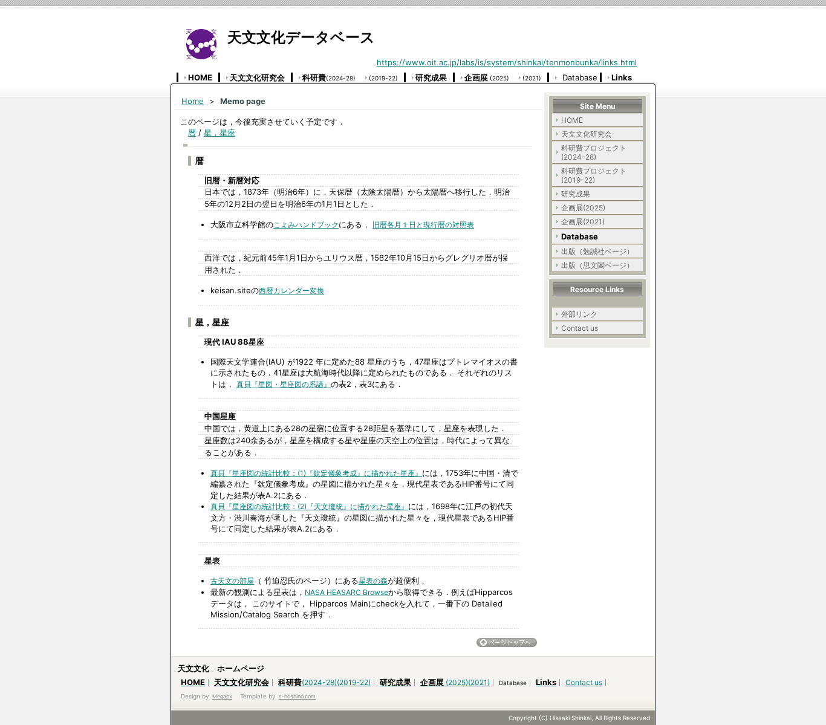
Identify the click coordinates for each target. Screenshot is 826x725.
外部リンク (579, 314)
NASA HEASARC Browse (346, 592)
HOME (572, 120)
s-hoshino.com (297, 696)
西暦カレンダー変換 (291, 290)
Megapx (222, 696)
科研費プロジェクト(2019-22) (593, 175)
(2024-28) (329, 78)
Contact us (579, 328)
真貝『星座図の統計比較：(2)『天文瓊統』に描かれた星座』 (309, 506)
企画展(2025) (583, 207)
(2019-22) (383, 78)
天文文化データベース (295, 37)
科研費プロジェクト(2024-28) (593, 152)
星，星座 (219, 132)
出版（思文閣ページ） (597, 265)
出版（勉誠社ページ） (597, 251)
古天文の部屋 (232, 580)
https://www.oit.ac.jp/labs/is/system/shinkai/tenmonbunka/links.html (507, 62)
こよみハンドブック (306, 224)
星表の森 (373, 580)
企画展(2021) (583, 221)
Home (192, 101)
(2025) (486, 78)
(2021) (531, 78)
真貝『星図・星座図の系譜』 (283, 384)
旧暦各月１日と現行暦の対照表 (423, 224)
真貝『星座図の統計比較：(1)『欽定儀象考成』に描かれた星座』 (316, 473)
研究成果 (575, 193)
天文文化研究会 (586, 133)
